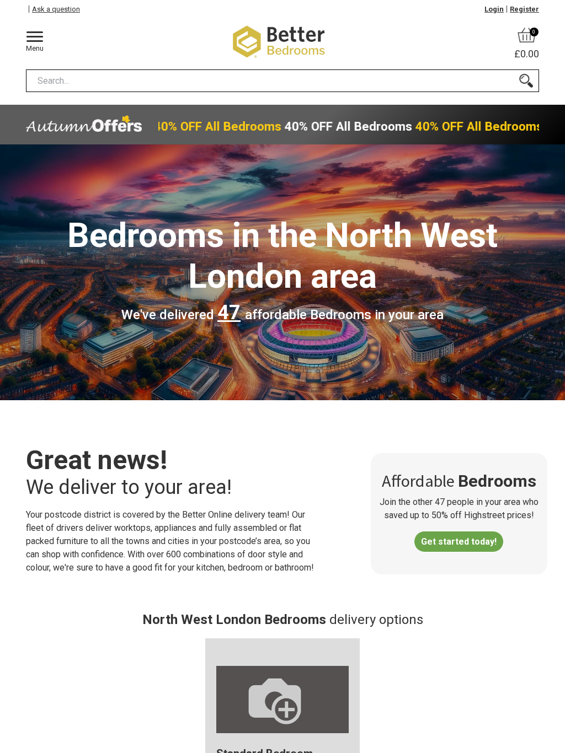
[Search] (526, 81)
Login (494, 9)
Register (524, 9)
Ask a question (56, 9)
